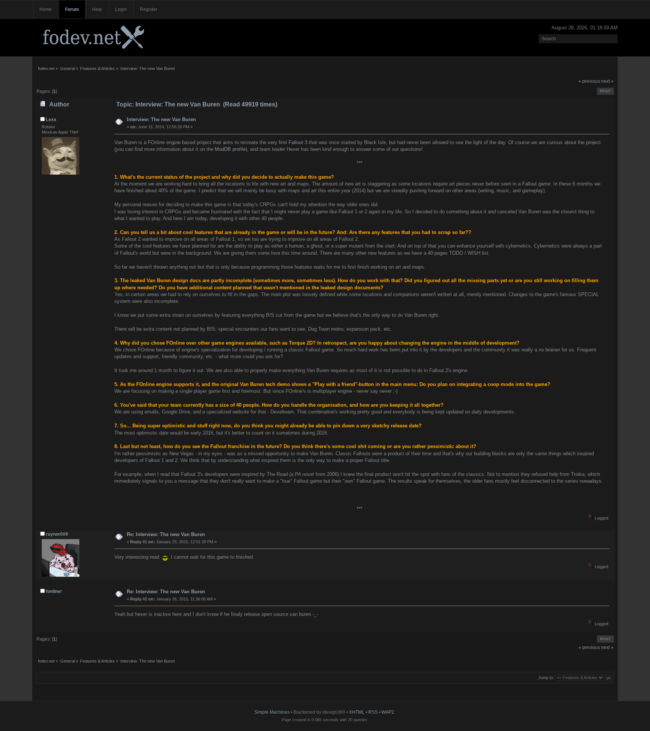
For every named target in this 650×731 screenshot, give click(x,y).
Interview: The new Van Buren (161, 119)
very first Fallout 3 (287, 142)
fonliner (54, 591)
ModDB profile (230, 149)
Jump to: (546, 677)
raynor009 (57, 534)
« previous (589, 81)
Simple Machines (272, 712)
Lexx (51, 119)
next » (607, 81)
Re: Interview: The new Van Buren (166, 534)
